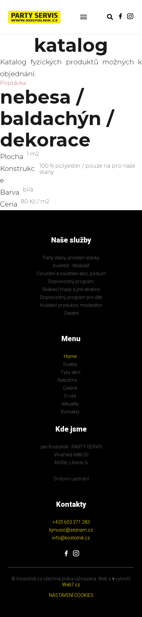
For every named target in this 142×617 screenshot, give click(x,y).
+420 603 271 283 (71, 522)
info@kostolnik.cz (71, 537)
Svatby (70, 364)
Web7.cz (71, 584)
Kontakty (70, 411)
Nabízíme (67, 380)
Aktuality (70, 403)
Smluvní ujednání (71, 478)
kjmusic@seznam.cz (71, 530)
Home (70, 356)
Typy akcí (70, 372)
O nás (70, 396)
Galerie (70, 388)
